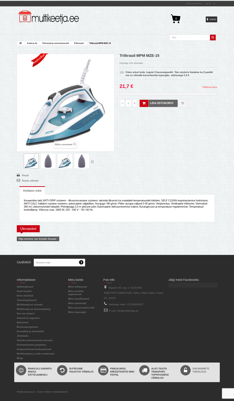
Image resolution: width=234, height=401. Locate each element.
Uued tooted (24, 291)
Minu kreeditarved (78, 298)
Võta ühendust (194, 4)
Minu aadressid (77, 303)
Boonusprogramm (27, 326)
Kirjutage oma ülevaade (131, 63)
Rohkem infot (32, 190)
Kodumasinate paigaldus (31, 344)
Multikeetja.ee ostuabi (30, 304)
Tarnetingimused (26, 300)
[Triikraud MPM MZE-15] (31, 161)
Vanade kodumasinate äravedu (35, 340)
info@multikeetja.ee (127, 310)
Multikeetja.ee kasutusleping (34, 309)
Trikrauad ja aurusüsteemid (55, 43)
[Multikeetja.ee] (48, 17)
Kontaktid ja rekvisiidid (30, 331)
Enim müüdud (25, 295)
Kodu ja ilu (32, 43)
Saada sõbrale (30, 180)
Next (92, 161)
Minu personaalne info (81, 307)
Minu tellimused (77, 286)
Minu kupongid (77, 312)
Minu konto (75, 280)
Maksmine (23, 322)
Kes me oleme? (26, 313)
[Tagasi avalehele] (20, 43)
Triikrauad (79, 43)
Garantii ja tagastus (28, 318)
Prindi (25, 175)
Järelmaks (23, 335)
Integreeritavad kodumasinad (34, 349)
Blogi (20, 358)
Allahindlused (25, 286)
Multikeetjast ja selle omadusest (35, 353)
